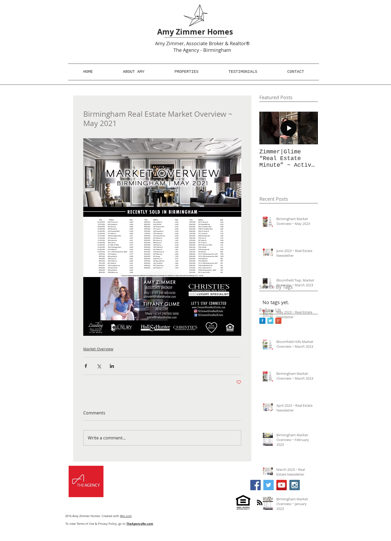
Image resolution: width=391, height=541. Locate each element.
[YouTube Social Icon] (281, 485)
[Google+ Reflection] (278, 321)
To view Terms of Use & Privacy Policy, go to (109, 524)
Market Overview (98, 348)
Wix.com (126, 516)
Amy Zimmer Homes (195, 32)
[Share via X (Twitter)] (98, 365)
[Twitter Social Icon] (268, 485)
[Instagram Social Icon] (294, 485)
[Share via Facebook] (85, 365)
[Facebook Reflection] (262, 321)
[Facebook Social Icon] (255, 485)
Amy (160, 43)
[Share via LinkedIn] (111, 365)
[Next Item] (309, 128)
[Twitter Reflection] (270, 321)
